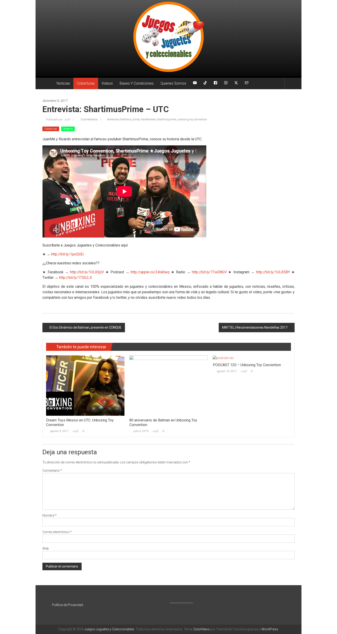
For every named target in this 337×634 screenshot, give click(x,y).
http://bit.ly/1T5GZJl (75, 277)
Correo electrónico (57, 532)
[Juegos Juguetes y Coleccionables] (168, 38)
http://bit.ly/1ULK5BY (273, 272)
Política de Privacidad (67, 605)
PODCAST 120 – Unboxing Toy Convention (247, 365)
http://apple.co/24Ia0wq (150, 272)
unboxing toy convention (192, 119)
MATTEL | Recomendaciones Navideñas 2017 (254, 327)
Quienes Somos (173, 83)
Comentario (52, 470)
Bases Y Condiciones (137, 83)
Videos (107, 83)
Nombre (49, 515)
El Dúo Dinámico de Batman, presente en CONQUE (86, 327)
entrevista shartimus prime (123, 119)
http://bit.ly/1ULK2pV (87, 272)
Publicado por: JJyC (58, 119)
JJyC (75, 431)
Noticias (63, 83)
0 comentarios (89, 119)
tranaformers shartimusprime (158, 119)
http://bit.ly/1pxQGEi (67, 254)
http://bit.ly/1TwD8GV (209, 272)
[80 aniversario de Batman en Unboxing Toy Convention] (168, 385)
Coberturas (86, 83)
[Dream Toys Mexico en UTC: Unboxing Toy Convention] (85, 385)
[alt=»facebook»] (215, 83)
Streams (68, 128)
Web (45, 548)
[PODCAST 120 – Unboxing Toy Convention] (223, 358)
